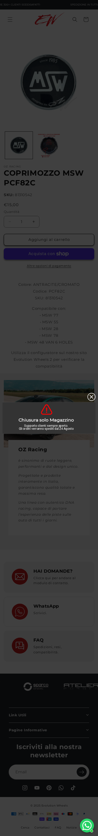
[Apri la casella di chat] (87, 826)
